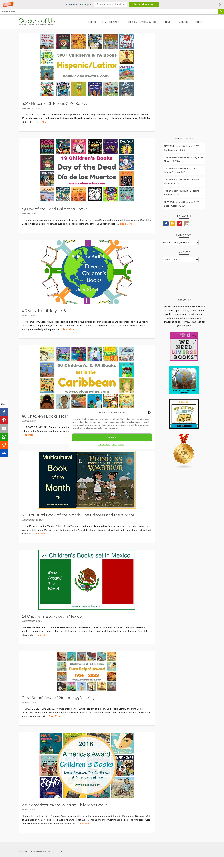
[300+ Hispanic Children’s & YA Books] (86, 64)
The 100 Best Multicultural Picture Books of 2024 (181, 192)
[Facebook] (4, 412)
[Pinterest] (4, 420)
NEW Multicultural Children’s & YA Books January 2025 (181, 148)
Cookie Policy (104, 444)
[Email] (4, 428)
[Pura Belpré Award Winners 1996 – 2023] (86, 671)
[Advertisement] (184, 82)
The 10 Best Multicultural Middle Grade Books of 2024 (180, 170)
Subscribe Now (143, 4)
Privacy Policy (118, 444)
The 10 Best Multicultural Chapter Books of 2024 (181, 181)
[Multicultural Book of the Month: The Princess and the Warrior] (87, 479)
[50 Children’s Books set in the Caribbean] (86, 377)
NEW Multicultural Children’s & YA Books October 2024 (181, 204)
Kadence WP (58, 851)
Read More (41, 122)
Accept (112, 437)
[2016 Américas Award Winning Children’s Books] (86, 765)
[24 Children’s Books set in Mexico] (86, 579)
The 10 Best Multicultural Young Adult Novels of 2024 (183, 159)
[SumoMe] (4, 453)
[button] (112, 4)
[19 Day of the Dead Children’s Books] (86, 170)
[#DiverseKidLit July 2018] (87, 272)
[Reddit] (4, 445)
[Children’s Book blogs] (184, 451)
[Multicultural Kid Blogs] (184, 380)
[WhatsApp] (4, 437)
